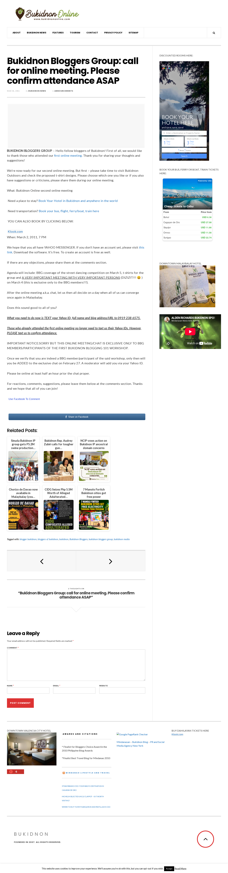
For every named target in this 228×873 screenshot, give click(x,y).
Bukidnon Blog (140, 741)
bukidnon (63, 539)
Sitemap (133, 32)
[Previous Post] (41, 561)
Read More (180, 868)
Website (103, 685)
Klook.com (15, 231)
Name (10, 685)
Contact (92, 32)
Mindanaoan (123, 741)
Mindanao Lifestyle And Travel (88, 773)
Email (56, 685)
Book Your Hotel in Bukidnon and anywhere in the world (78, 201)
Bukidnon (31, 834)
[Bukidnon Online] (47, 14)
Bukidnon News (36, 32)
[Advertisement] (77, 125)
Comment (13, 648)
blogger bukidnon (28, 539)
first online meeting (68, 155)
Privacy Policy (113, 32)
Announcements (63, 91)
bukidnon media (122, 539)
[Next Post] (110, 561)
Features (58, 32)
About (17, 32)
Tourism (75, 32)
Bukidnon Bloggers (78, 539)
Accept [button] (169, 868)
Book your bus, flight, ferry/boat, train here (69, 211)
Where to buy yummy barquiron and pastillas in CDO (86, 807)
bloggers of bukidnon (48, 539)
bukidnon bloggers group (101, 539)
